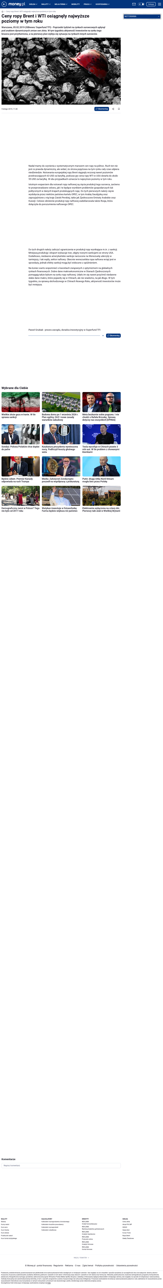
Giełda (32, 4)
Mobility (75, 4)
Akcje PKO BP (127, 1224)
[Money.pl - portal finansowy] (19, 4)
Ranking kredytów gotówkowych (93, 1229)
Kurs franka (5, 1230)
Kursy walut (5, 1224)
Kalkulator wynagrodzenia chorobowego (55, 1222)
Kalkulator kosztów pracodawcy (53, 1224)
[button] (141, 4)
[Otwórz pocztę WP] (134, 4)
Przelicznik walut (7, 1236)
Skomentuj (103, 109)
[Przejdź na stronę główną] (4, 6)
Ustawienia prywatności (126, 1265)
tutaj (48, 1283)
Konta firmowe (87, 1249)
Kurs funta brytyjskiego (9, 1238)
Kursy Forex (127, 1233)
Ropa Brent (126, 1236)
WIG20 (125, 1227)
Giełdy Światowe (128, 1238)
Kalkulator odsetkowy (49, 1230)
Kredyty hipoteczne (88, 1234)
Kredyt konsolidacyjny (89, 1224)
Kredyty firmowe (87, 1244)
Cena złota (126, 1222)
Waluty (45, 4)
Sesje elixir (126, 1230)
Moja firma (60, 4)
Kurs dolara (5, 1233)
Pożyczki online (87, 1239)
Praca (87, 4)
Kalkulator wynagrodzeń (50, 1227)
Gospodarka (101, 4)
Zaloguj (151, 4)
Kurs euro (4, 1227)
